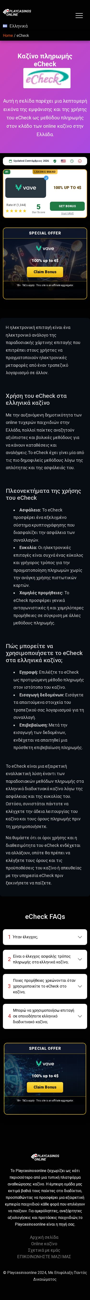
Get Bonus (67, 206)
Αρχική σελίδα (44, 1237)
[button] (45, 263)
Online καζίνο (44, 1243)
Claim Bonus (45, 272)
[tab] (45, 937)
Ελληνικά (19, 25)
